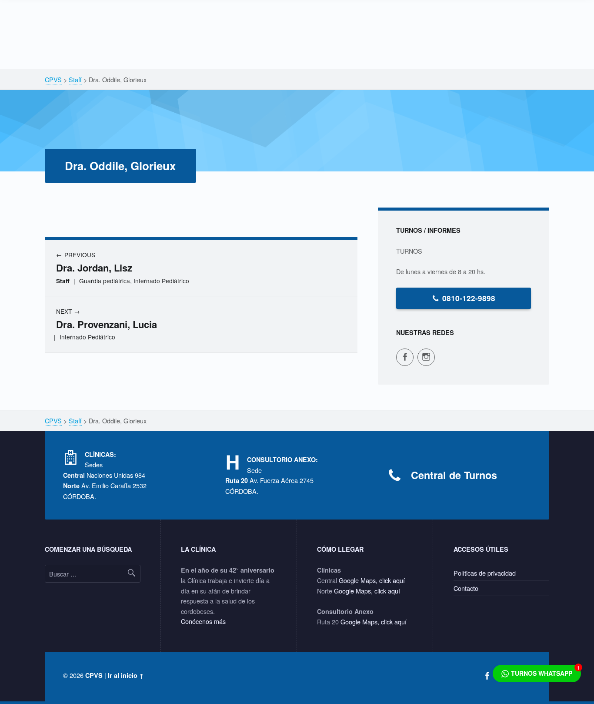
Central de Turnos (454, 475)
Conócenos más (203, 621)
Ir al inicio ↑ (126, 675)
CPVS (94, 675)
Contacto (466, 588)
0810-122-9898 (468, 298)
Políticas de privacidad (485, 572)
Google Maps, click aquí (372, 580)
